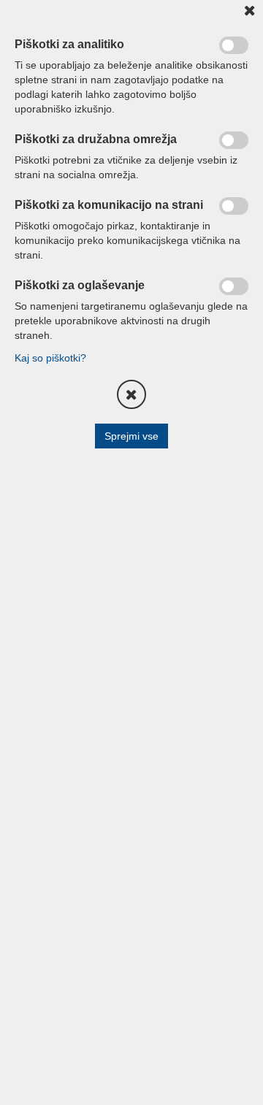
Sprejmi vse (131, 436)
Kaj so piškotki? (50, 358)
